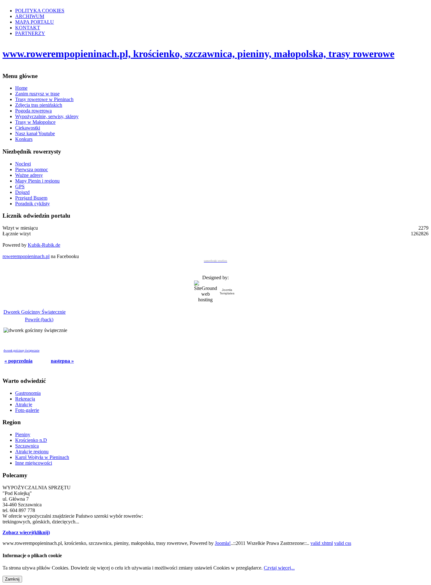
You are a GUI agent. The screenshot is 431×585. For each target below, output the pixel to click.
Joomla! (223, 543)
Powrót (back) (39, 319)
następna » (62, 361)
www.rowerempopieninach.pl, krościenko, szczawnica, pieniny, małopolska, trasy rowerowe (198, 53)
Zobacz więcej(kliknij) (26, 532)
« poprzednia (18, 361)
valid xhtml (321, 543)
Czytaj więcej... (279, 567)
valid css (342, 543)
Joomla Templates (227, 291)
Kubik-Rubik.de (44, 245)
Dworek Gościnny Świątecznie (34, 312)
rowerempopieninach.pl (26, 256)
